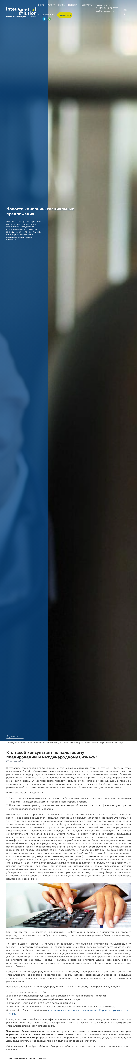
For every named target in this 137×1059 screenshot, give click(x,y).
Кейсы (61, 5)
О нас (41, 5)
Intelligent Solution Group (20, 743)
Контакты (86, 5)
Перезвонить (65, 15)
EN (125, 14)
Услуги (51, 5)
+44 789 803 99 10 (46, 15)
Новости (73, 5)
